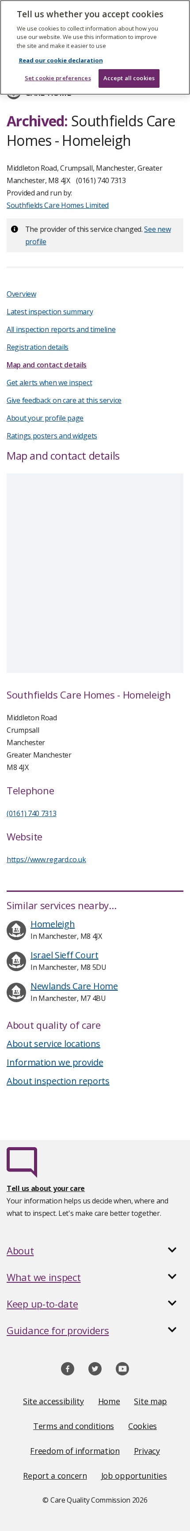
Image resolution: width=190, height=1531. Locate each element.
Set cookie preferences (58, 78)
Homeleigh (52, 924)
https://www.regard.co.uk (46, 859)
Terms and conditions (73, 1426)
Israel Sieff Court (64, 955)
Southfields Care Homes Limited (58, 205)
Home (109, 1401)
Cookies (142, 1426)
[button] (95, 1250)
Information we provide (55, 1062)
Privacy (147, 1450)
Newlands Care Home (74, 986)
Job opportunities (134, 1475)
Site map (150, 1401)
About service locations (53, 1044)
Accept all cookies (129, 78)
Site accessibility (53, 1401)
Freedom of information (74, 1450)
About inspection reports (58, 1081)
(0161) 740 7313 (32, 813)
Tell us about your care (46, 1188)
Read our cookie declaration (61, 60)
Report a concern (55, 1475)
